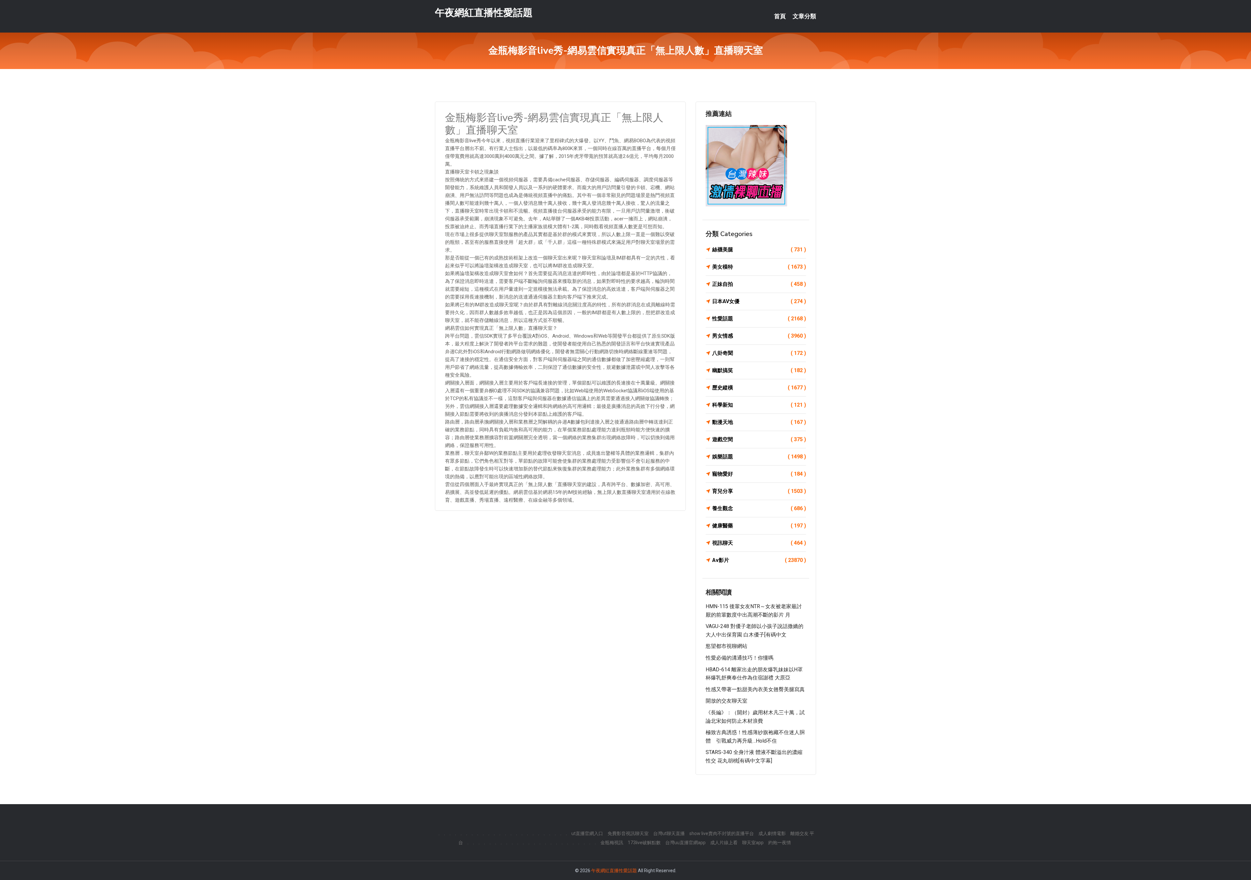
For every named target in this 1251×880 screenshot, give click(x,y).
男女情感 (759, 336)
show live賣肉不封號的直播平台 (721, 833)
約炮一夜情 (779, 842)
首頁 (780, 16)
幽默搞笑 (759, 370)
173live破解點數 (644, 842)
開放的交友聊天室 (726, 701)
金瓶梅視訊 (611, 842)
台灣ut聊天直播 (669, 833)
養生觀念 (759, 508)
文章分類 (804, 16)
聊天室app (753, 842)
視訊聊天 (759, 543)
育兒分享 (759, 491)
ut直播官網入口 (587, 833)
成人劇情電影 (772, 833)
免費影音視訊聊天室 (628, 833)
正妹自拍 (759, 284)
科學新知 (759, 405)
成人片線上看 (724, 842)
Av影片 (759, 560)
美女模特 (759, 267)
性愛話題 (759, 318)
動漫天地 (759, 422)
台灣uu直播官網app (685, 842)
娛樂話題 (759, 457)
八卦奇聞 (759, 353)
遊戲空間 (759, 439)
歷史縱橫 (759, 387)
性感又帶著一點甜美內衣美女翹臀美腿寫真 (755, 689)
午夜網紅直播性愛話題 (484, 12)
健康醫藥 (759, 526)
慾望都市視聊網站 (726, 646)
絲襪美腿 (759, 249)
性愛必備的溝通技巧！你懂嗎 (739, 658)
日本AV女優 (759, 301)
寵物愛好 (759, 474)
